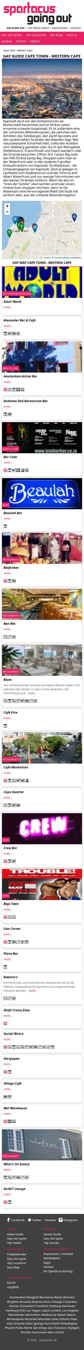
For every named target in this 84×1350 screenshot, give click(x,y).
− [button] (7, 211)
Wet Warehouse (15, 1108)
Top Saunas (51, 1243)
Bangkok (33, 1297)
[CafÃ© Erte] (15, 220)
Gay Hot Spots (12, 35)
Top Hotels (14, 1243)
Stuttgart (73, 1328)
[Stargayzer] (74, 217)
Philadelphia (68, 1323)
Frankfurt (42, 1306)
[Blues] (9, 233)
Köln (23, 1310)
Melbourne (49, 1315)
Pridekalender (17, 1254)
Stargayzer (12, 1058)
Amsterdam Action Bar (20, 376)
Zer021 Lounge (14, 1189)
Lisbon (45, 1310)
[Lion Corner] (35, 228)
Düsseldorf (27, 1306)
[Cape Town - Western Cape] (42, 118)
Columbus (70, 1302)
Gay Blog (56, 35)
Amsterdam (18, 1297)
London (56, 1310)
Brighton (13, 1302)
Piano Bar (11, 953)
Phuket (9, 1328)
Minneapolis (15, 1319)
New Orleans (61, 1319)
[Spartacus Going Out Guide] (42, 23)
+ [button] (7, 206)
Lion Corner (12, 929)
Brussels (25, 1302)
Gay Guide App (16, 28)
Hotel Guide (15, 1234)
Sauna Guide (52, 1234)
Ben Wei (9, 623)
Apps (47, 1262)
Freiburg (55, 1306)
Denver (14, 1306)
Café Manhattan (16, 767)
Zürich (59, 1332)
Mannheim (33, 1315)
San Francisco (57, 1328)
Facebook (18, 1220)
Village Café (12, 1083)
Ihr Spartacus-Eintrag (58, 1271)
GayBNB (13, 1287)
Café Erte (10, 712)
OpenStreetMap (61, 257)
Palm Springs (35, 1323)
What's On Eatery (16, 1164)
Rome (28, 1328)
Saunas (7, 41)
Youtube (50, 1220)
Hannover (68, 1306)
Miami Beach (66, 1315)
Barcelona (46, 1297)
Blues (8, 679)
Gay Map (13, 1267)
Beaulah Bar (13, 513)
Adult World (12, 301)
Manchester (16, 1315)
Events (21, 41)
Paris (47, 1323)
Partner (49, 1267)
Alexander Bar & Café (20, 320)
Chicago (56, 1302)
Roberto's (11, 977)
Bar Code (10, 457)
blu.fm (11, 1282)
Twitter (36, 1220)
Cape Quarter (14, 792)
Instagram (70, 1220)
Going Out (15, 1249)
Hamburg (12, 1310)
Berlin (58, 1297)
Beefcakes (11, 567)
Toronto (26, 1332)
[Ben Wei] (22, 227)
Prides (35, 41)
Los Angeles (70, 1310)
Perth (55, 1323)
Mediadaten (59, 28)
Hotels (72, 35)
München (44, 1319)
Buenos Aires (41, 1302)
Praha (19, 1328)
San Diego (40, 1328)
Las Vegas (33, 1310)
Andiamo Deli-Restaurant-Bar (26, 401)
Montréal (31, 1319)
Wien (50, 1332)
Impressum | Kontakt (58, 1254)
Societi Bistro (13, 1034)
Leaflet (47, 257)
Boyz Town (11, 904)
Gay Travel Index (38, 28)
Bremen (68, 1297)
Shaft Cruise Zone (17, 1010)
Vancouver (39, 1332)
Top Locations (36, 35)
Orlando (19, 1323)
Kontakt (76, 28)
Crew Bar (10, 848)
